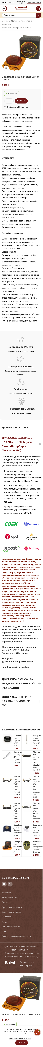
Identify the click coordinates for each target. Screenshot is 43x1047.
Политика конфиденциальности (16, 936)
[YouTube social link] (4, 884)
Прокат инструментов (12, 907)
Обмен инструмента (11, 926)
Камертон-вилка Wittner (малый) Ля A (37, 740)
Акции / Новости (9, 897)
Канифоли (6, 24)
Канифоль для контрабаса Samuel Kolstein (38, 846)
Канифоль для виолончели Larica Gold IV (18, 846)
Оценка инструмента (11, 912)
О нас (4, 931)
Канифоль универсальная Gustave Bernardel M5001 (19, 830)
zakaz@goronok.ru (34, 2)
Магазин (15, 21)
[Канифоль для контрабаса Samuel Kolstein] (26, 845)
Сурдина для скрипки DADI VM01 (17, 740)
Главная (5, 21)
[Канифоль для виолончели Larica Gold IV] (7, 845)
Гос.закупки (7, 916)
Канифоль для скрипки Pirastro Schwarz (37, 830)
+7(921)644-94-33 (21, 2)
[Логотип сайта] (21, 8)
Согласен (21, 1043)
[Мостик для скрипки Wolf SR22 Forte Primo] (7, 807)
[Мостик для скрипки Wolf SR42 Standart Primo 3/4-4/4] (26, 755)
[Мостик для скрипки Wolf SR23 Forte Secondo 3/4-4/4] (7, 780)
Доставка (6, 902)
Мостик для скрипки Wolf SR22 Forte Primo (16, 811)
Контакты (6, 892)
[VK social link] (10, 884)
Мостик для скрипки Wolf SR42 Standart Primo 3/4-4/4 (36, 761)
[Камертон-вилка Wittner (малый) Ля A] (26, 739)
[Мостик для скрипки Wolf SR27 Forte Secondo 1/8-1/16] (26, 780)
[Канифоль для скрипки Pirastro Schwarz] (26, 828)
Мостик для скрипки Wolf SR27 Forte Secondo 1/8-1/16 (36, 786)
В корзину (21, 101)
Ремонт (5, 922)
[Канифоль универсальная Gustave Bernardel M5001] (7, 828)
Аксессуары (26, 21)
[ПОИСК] (38, 15)
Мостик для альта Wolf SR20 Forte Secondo (36, 811)
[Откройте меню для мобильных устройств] (4, 8)
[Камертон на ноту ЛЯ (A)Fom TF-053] (7, 755)
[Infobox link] (21, 964)
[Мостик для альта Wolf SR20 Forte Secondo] (26, 807)
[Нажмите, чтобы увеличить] (6, 68)
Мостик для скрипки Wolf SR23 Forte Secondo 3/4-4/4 (17, 785)
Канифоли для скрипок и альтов (16, 27)
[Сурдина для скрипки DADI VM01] (7, 739)
